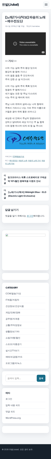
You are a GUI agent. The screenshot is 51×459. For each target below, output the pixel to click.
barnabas (36, 26)
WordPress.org (13, 418)
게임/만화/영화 (13, 312)
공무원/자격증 (12, 318)
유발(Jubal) (10, 4)
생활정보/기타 (12, 331)
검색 (41, 378)
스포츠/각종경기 (14, 344)
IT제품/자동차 (12, 299)
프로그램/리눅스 (14, 363)
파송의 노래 (22, 160)
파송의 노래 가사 (34, 160)
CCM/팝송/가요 (18, 156)
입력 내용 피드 (13, 405)
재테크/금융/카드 (14, 356)
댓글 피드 (10, 411)
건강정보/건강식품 (15, 306)
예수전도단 (13, 160)
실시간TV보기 (12, 350)
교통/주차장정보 (14, 325)
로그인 (30, 215)
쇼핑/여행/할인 (13, 337)
